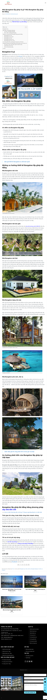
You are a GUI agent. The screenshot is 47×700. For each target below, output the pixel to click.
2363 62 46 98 (14, 635)
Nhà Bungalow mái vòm (8, 35)
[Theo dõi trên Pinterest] (29, 661)
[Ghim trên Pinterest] (27, 565)
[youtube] (45, 685)
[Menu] (45, 2)
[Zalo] (45, 682)
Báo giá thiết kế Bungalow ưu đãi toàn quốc (17, 161)
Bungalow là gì (5, 28)
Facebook (14, 561)
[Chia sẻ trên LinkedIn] (29, 565)
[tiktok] (45, 688)
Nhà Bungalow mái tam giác (8, 36)
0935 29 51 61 (6, 635)
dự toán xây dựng (12, 541)
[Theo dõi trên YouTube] (32, 661)
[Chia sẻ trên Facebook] (20, 565)
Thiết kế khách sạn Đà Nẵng (19, 21)
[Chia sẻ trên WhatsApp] (18, 565)
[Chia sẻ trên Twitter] (22, 565)
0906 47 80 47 (20, 635)
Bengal (20, 56)
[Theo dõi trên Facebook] (25, 661)
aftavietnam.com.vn (8, 639)
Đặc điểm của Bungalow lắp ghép (9, 30)
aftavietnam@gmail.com (8, 637)
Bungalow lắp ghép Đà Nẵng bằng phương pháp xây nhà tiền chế (15, 43)
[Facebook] (45, 679)
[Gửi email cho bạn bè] (25, 565)
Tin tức (13, 568)
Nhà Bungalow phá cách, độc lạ (9, 40)
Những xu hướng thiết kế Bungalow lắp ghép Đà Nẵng (13, 34)
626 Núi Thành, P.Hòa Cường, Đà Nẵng (11, 628)
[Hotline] (45, 690)
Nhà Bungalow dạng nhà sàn (9, 39)
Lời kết (4, 48)
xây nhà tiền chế (9, 510)
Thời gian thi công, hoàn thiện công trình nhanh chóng (13, 44)
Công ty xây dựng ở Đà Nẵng (25, 543)
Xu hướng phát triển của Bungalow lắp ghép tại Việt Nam (13, 41)
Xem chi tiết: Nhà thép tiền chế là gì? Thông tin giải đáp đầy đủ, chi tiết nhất (23, 512)
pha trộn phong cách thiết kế (33, 226)
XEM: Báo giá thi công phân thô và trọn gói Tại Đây (19, 451)
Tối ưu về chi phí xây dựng (8, 47)
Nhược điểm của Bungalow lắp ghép (10, 32)
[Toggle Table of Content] (25, 27)
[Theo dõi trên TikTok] (27, 661)
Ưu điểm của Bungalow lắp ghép (9, 31)
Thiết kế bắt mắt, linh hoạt (8, 45)
